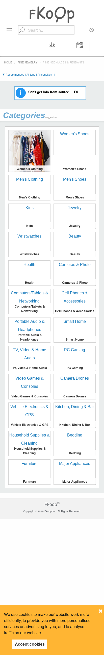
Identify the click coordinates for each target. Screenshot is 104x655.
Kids (29, 225)
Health (29, 282)
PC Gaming (75, 367)
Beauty (75, 254)
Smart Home (75, 339)
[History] (91, 28)
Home (8, 62)
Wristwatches (29, 254)
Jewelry (75, 225)
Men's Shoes (75, 197)
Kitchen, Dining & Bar (74, 424)
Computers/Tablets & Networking (30, 308)
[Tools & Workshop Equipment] (80, 46)
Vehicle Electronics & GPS (29, 424)
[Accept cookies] (100, 609)
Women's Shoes (74, 168)
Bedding (75, 453)
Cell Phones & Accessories (74, 311)
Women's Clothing (30, 168)
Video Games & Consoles (29, 396)
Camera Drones (74, 396)
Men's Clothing (29, 197)
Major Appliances (74, 481)
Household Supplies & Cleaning (30, 450)
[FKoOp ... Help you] (52, 14)
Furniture (29, 481)
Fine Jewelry (27, 62)
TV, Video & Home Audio (29, 367)
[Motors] (52, 46)
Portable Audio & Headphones (30, 337)
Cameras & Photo (75, 282)
